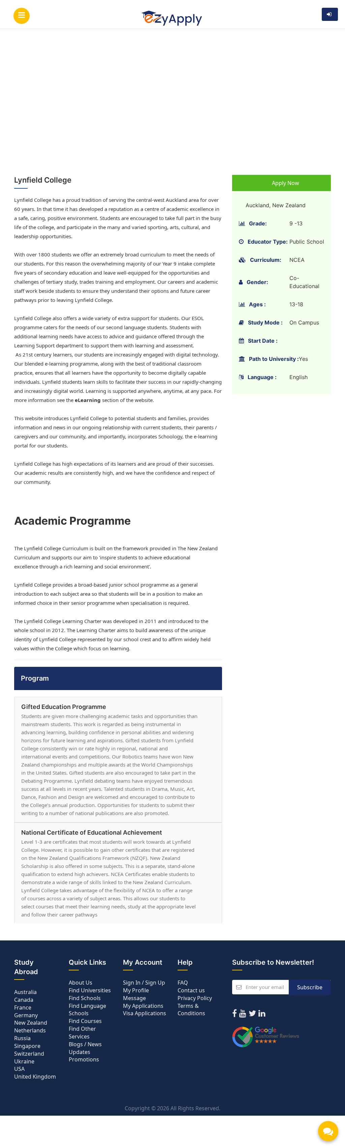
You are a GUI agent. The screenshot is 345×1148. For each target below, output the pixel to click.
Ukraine (24, 1061)
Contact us (191, 990)
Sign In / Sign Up (144, 982)
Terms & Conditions (191, 1009)
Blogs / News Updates (85, 1048)
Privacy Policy (195, 998)
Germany (26, 1015)
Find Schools (85, 998)
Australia (25, 992)
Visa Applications (144, 1013)
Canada (23, 999)
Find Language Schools (87, 1009)
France (22, 1007)
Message (134, 998)
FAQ (183, 982)
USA (19, 1069)
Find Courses (85, 1021)
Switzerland (29, 1053)
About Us (80, 982)
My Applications (143, 1006)
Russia (22, 1038)
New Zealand (30, 1022)
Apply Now (285, 183)
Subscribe (309, 987)
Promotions (84, 1059)
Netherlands (30, 1030)
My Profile (136, 990)
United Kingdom (35, 1076)
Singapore (27, 1046)
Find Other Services (82, 1032)
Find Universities (90, 990)
